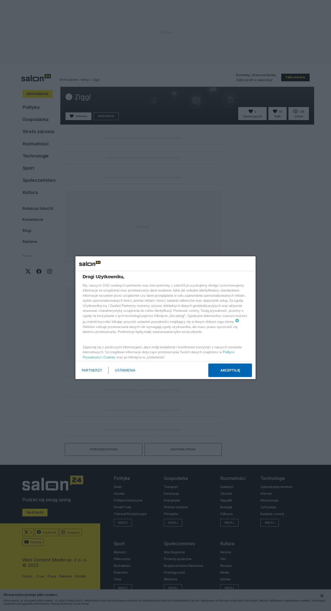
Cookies (109, 357)
